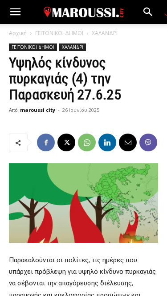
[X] (66, 142)
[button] (15, 12)
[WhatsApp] (87, 142)
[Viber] (148, 142)
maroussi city (37, 110)
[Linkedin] (107, 142)
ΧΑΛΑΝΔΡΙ (105, 33)
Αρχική (18, 33)
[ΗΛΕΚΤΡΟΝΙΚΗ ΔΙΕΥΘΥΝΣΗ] (128, 142)
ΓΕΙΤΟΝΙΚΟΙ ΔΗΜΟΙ (59, 33)
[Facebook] (46, 142)
